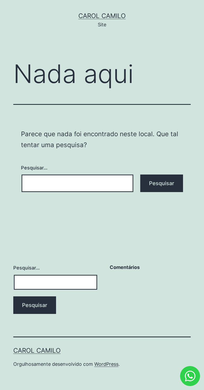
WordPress (106, 364)
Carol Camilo (102, 16)
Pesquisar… (34, 168)
